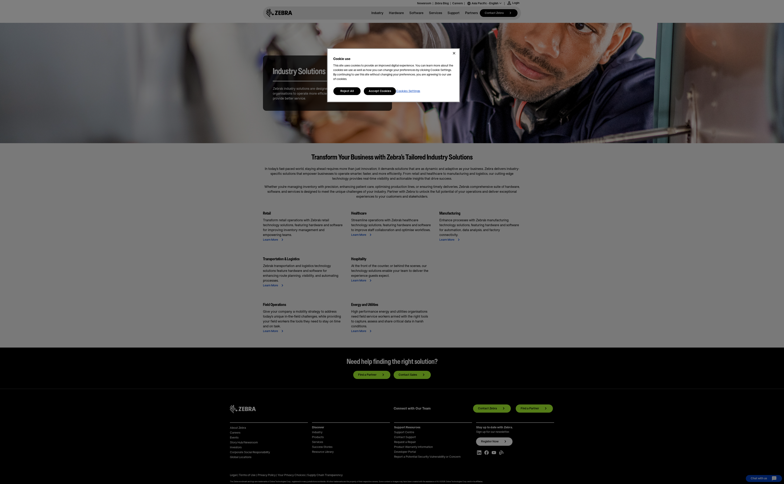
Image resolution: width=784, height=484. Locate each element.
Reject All (347, 91)
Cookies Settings (408, 91)
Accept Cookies (380, 91)
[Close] (454, 53)
